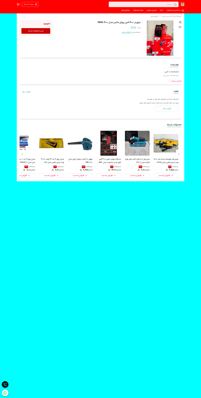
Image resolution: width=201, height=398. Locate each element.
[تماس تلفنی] (5, 384)
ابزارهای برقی (154, 16)
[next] (22, 154)
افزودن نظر (26, 92)
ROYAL (133, 27)
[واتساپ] (5, 393)
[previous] (179, 154)
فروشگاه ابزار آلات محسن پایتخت (171, 16)
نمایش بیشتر (176, 81)
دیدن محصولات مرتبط (36, 31)
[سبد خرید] (18, 4)
